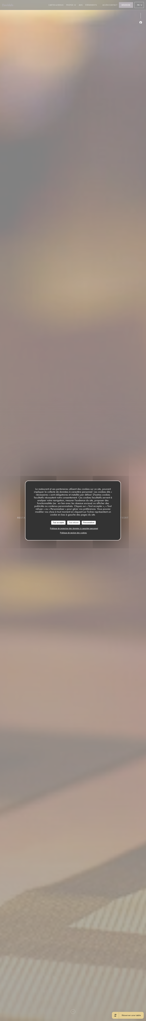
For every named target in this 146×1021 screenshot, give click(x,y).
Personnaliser (88, 522)
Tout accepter (58, 522)
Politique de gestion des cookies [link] (73, 533)
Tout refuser (74, 522)
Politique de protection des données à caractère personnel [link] (74, 528)
